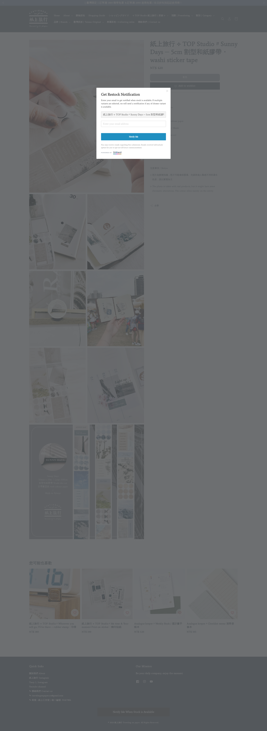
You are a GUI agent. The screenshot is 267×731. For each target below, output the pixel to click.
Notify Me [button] (133, 136)
